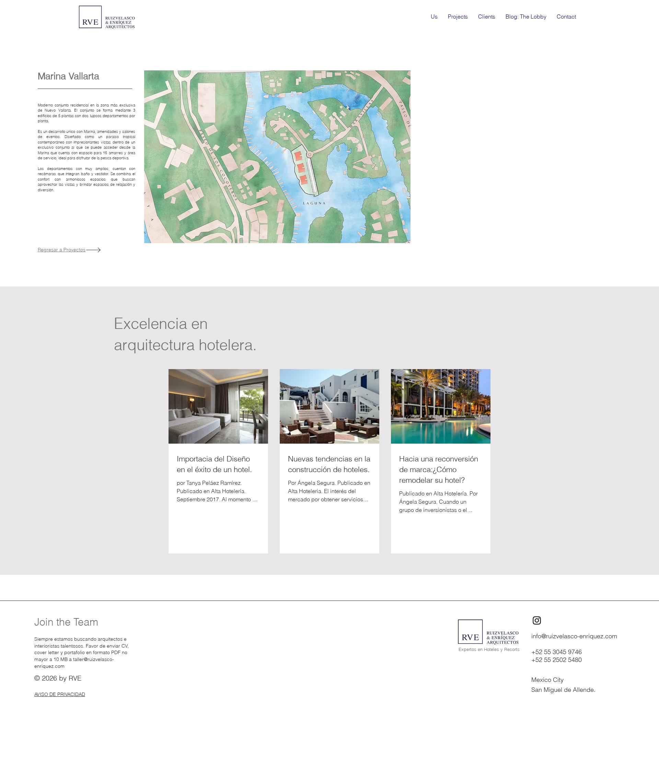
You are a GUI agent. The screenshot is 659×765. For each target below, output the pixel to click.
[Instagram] (536, 620)
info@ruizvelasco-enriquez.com (574, 636)
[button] (277, 156)
